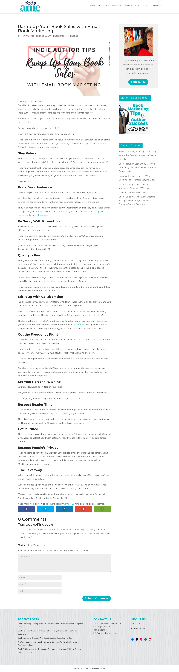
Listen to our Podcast (135, 97)
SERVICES (116, 5)
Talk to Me (138, 81)
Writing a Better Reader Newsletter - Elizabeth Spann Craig (53, 529)
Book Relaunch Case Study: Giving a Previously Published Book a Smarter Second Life (138, 168)
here (33, 271)
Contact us (68, 504)
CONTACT (157, 5)
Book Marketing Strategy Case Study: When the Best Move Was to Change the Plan (138, 155)
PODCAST (146, 5)
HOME (92, 5)
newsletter (23, 143)
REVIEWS (128, 5)
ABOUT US (102, 5)
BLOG (137, 5)
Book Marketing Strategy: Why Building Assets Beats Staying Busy (45, 638)
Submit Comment (96, 598)
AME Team (135, 624)
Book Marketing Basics (66, 36)
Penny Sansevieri (30, 36)
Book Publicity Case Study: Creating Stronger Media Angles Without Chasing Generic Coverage (137, 200)
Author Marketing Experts (96, 668)
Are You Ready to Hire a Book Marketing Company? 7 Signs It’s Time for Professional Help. (135, 188)
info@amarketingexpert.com (105, 633)
